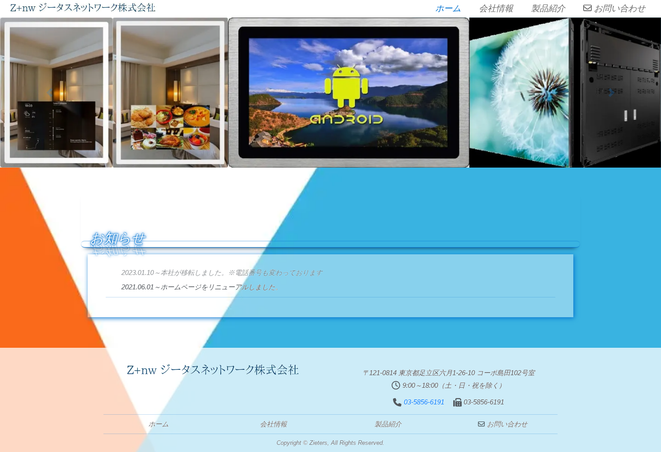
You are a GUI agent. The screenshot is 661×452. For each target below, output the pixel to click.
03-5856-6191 (424, 402)
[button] (49, 93)
